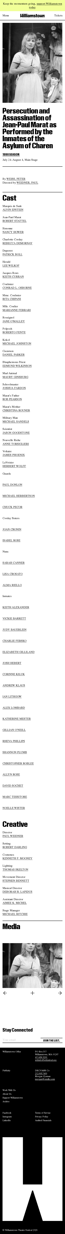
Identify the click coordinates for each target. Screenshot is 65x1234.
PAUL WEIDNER (13, 836)
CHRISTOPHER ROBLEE (18, 763)
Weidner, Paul (27, 182)
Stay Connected (18, 1030)
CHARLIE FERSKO (15, 640)
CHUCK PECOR (12, 507)
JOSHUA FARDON (14, 388)
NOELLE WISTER (14, 807)
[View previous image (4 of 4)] (5, 993)
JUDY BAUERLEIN (15, 629)
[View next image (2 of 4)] (59, 993)
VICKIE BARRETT (14, 618)
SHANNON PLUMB (15, 752)
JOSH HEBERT (12, 663)
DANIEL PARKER (14, 354)
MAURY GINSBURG (15, 377)
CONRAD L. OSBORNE (17, 287)
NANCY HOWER (13, 232)
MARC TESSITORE (15, 796)
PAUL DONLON (12, 484)
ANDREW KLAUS (14, 685)
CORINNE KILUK (14, 674)
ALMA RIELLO (12, 585)
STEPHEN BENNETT (16, 880)
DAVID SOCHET (13, 785)
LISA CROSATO (13, 573)
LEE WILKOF (11, 265)
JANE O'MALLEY (14, 321)
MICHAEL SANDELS (16, 421)
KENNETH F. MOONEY (17, 858)
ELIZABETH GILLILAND (19, 652)
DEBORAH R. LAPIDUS (17, 891)
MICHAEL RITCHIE (15, 914)
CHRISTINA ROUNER (16, 410)
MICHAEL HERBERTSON (19, 495)
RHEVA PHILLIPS (14, 741)
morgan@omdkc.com (45, 1079)
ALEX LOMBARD (14, 707)
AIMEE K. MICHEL (15, 902)
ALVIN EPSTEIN (13, 209)
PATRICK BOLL (12, 254)
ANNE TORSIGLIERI (16, 443)
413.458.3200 (41, 1057)
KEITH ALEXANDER (16, 607)
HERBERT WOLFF (14, 466)
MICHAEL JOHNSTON (17, 343)
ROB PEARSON (12, 399)
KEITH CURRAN (13, 276)
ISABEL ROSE (11, 540)
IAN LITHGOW (12, 696)
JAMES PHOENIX (14, 454)
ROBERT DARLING (15, 847)
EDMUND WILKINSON (17, 365)
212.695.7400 (41, 1073)
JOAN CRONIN (12, 529)
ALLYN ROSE (11, 774)
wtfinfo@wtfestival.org (45, 1060)
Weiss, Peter (15, 178)
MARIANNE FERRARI (17, 310)
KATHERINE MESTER (17, 718)
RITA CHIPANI (12, 298)
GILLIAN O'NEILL (14, 729)
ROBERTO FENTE (14, 332)
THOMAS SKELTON (15, 869)
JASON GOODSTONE (16, 432)
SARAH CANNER (14, 562)
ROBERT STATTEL (15, 220)
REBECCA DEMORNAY (17, 243)
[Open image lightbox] (32, 993)
